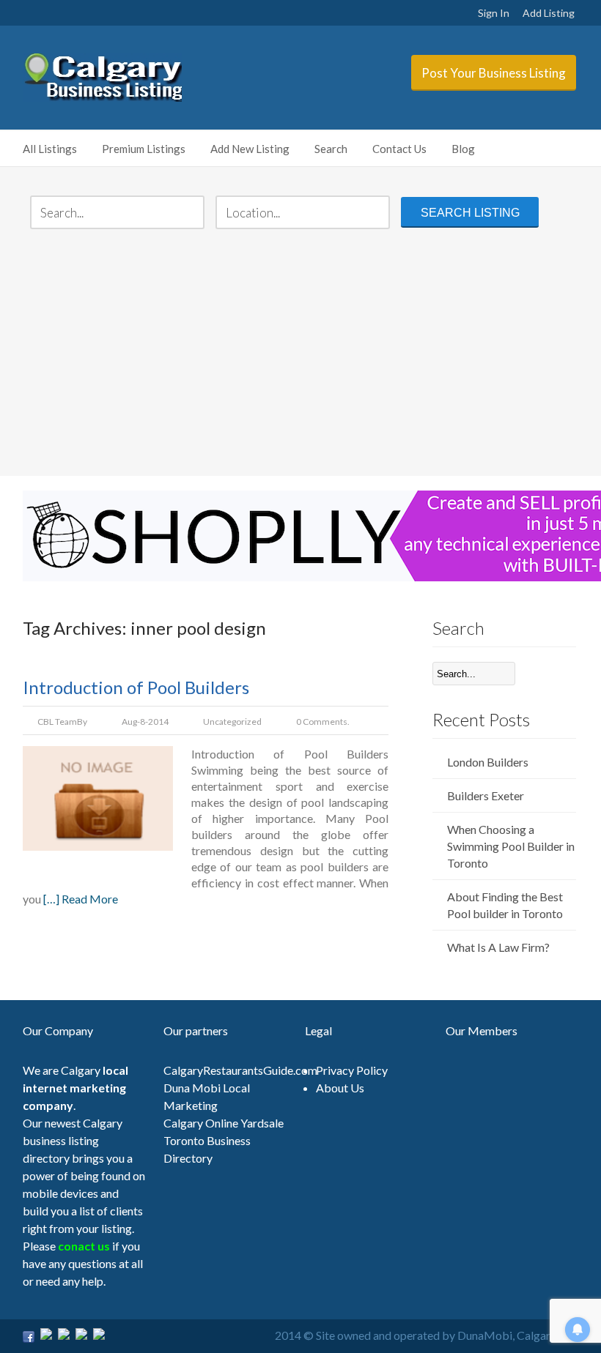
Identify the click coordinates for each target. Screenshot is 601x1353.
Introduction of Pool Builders (136, 687)
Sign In (493, 13)
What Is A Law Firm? (498, 947)
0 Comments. (323, 721)
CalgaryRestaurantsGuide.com (240, 1070)
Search (330, 148)
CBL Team (57, 721)
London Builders (487, 762)
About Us (340, 1088)
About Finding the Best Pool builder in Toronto (505, 905)
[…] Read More (80, 899)
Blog (463, 148)
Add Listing (549, 13)
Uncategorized (232, 721)
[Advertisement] (301, 354)
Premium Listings (143, 148)
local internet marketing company (75, 1087)
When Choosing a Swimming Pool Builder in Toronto (511, 846)
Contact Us (399, 148)
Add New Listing (250, 148)
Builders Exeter (485, 795)
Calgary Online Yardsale (223, 1123)
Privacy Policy (352, 1070)
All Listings (50, 148)
